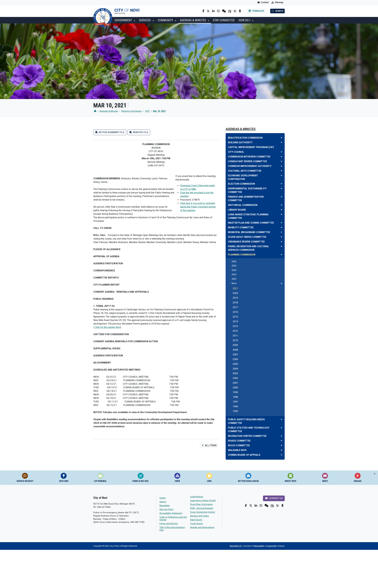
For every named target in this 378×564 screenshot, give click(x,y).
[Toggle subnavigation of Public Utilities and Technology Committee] (282, 427)
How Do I (244, 20)
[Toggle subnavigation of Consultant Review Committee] (282, 161)
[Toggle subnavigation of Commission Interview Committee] (282, 156)
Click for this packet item (107, 327)
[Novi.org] (234, 11)
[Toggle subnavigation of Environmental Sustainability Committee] (282, 188)
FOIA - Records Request (201, 508)
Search (162, 502)
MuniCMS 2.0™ (236, 546)
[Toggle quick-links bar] (375, 473)
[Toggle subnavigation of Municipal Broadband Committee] (282, 232)
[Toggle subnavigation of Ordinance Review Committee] (282, 241)
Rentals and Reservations (202, 527)
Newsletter (164, 505)
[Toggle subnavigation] (282, 283)
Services (145, 20)
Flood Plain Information (201, 504)
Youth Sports (196, 523)
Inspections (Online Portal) (203, 500)
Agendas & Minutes (193, 20)
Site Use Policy (166, 509)
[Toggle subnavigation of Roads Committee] (282, 440)
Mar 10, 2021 (159, 111)
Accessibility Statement (170, 513)
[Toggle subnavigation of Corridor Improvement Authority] (282, 166)
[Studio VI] (229, 11)
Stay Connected (224, 20)
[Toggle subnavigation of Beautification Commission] (282, 137)
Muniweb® (259, 546)
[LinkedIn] (213, 11)
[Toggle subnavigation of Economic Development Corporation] (282, 175)
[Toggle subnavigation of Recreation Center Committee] (282, 436)
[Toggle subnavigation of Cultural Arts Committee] (282, 171)
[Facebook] (203, 11)
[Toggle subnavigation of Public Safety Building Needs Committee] (282, 419)
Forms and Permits (168, 523)
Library (162, 498)
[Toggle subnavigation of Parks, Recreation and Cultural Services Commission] (282, 246)
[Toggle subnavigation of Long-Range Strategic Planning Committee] (282, 214)
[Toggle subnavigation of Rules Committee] (282, 445)
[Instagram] (218, 11)
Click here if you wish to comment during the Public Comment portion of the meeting (198, 207)
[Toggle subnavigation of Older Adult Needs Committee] (282, 237)
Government (124, 20)
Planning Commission (131, 111)
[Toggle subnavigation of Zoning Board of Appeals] (282, 455)
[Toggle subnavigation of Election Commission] (282, 184)
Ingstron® (271, 546)
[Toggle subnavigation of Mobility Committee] (282, 227)
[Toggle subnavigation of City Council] (282, 152)
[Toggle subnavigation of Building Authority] (282, 142)
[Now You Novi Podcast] (240, 11)
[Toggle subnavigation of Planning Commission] (282, 254)
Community (166, 20)
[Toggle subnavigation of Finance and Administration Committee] (282, 196)
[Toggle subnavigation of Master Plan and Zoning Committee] (282, 222)
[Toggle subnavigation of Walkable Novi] (282, 450)
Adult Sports (196, 520)
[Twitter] (208, 11)
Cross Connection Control (202, 512)
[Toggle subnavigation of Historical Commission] (282, 205)
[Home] (95, 111)
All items (210, 445)
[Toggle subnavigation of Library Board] (282, 209)
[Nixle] (224, 11)
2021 (147, 111)
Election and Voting (199, 516)
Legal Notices (196, 497)
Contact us (275, 498)
